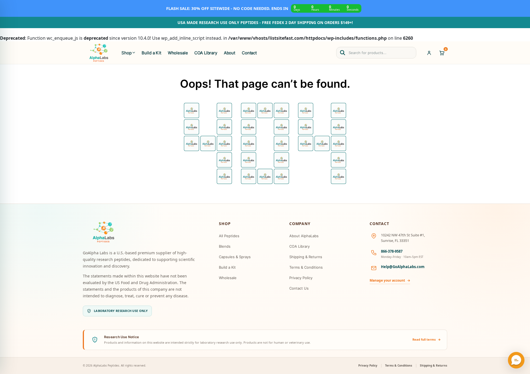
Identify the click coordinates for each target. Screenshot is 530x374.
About (229, 52)
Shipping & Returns (305, 257)
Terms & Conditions (306, 267)
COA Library (205, 52)
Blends (224, 246)
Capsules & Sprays (235, 257)
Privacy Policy (300, 278)
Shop (126, 52)
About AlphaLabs (304, 236)
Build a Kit (151, 52)
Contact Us (299, 288)
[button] (516, 360)
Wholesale (178, 52)
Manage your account (390, 280)
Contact (249, 52)
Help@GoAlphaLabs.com (403, 266)
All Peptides (229, 236)
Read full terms (426, 339)
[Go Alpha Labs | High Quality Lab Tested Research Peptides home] (99, 53)
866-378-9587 (391, 251)
